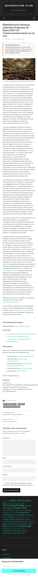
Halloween (5, 517)
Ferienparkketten (23, 513)
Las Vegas (6, 519)
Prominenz (32, 522)
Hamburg (21, 404)
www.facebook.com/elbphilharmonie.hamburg (21, 334)
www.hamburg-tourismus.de (22, 310)
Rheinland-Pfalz (23, 524)
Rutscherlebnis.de (12, 526)
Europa (14, 400)
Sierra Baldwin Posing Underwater (12, 413)
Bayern (5, 503)
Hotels (26, 517)
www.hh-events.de (26, 368)
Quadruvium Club (19, 5)
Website (5, 474)
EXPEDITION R (7, 512)
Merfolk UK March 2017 (10, 420)
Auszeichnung (6, 500)
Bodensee (10, 503)
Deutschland (9, 400)
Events (29, 510)
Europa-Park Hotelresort (9, 510)
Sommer (20, 528)
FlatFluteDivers (9, 515)
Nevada (4, 521)
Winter (23, 533)
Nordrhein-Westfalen (22, 522)
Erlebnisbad (8, 508)
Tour (27, 531)
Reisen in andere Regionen (12, 406)
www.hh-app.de (21, 371)
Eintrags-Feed (7, 558)
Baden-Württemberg (20, 501)
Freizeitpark (19, 515)
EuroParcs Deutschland (21, 510)
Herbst (17, 517)
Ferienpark (13, 512)
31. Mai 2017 (6, 39)
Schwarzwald (24, 526)
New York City (11, 522)
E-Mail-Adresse (8, 466)
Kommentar (6, 438)
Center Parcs (16, 503)
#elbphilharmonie (12, 341)
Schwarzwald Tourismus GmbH (10, 528)
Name (5, 458)
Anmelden (6, 554)
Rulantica (30, 524)
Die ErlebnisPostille (10, 404)
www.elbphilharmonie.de (10, 270)
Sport (24, 528)
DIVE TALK (28, 506)
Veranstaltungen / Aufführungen (11, 533)
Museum (28, 519)
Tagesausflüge (21, 531)
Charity (22, 503)
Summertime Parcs (10, 531)
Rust (5, 526)
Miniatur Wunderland (17, 519)
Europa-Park (20, 508)
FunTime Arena (29, 515)
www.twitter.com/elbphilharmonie (18, 336)
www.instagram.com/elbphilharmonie (18, 339)
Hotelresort (21, 517)
